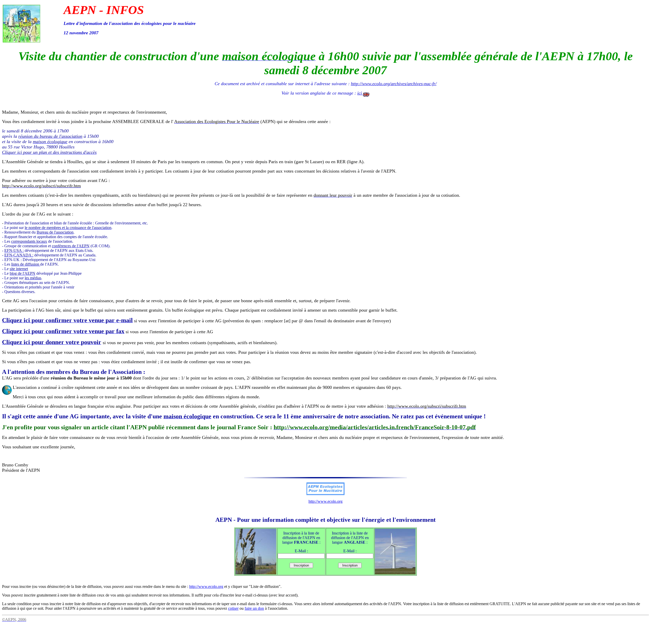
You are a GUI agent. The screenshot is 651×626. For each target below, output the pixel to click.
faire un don (254, 608)
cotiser (233, 608)
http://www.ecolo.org (325, 501)
